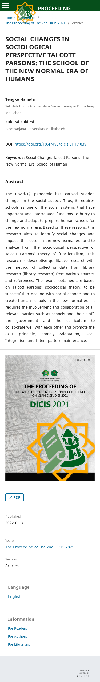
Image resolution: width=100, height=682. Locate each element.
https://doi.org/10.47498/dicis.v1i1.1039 (50, 144)
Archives (28, 17)
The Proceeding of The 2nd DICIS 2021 (35, 23)
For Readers (17, 628)
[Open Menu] (5, 5)
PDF (16, 497)
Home (10, 17)
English (14, 596)
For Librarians (19, 644)
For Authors (17, 636)
